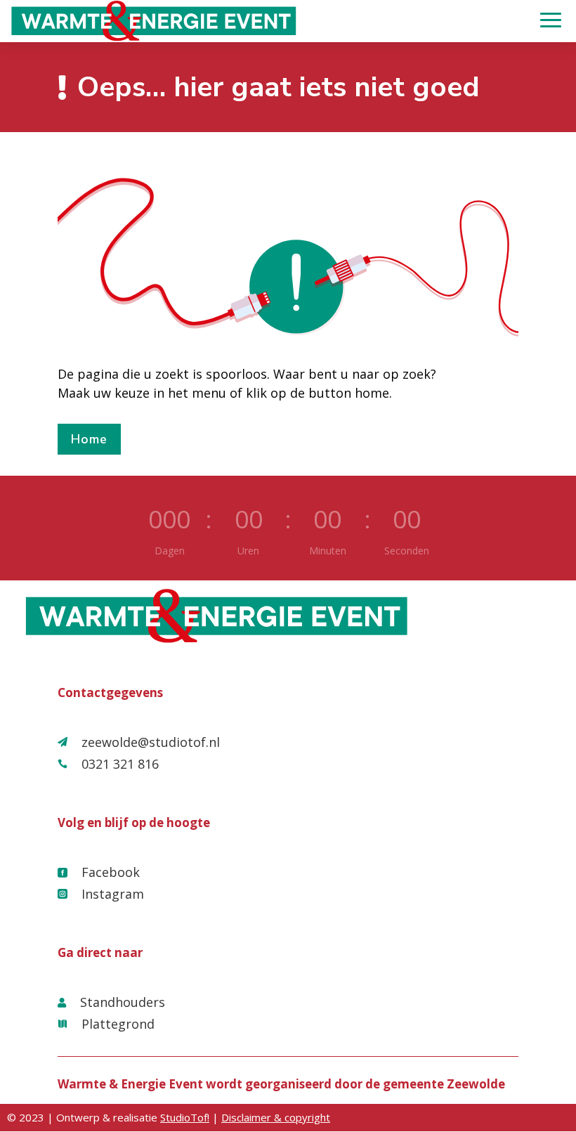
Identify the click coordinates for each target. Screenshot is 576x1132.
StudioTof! (184, 1117)
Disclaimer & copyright (275, 1117)
